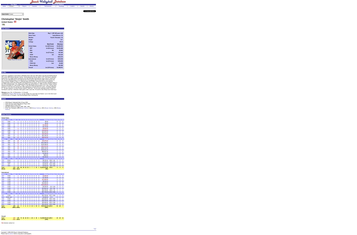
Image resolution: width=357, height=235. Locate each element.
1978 (2, 123)
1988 (2, 142)
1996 (2, 192)
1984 (2, 134)
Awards (82, 6)
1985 (2, 135)
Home (4, 6)
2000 (2, 162)
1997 (2, 195)
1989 (2, 144)
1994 (2, 153)
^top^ (95, 228)
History (92, 6)
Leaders (72, 6)
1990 (2, 146)
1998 (2, 157)
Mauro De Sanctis (17, 59)
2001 (2, 164)
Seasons (34, 6)
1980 (2, 127)
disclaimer (10, 233)
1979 (2, 125)
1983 (2, 132)
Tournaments (47, 6)
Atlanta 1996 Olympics (15, 93)
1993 (2, 151)
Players (24, 6)
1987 (2, 141)
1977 (2, 121)
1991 (2, 148)
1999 (2, 160)
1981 (2, 128)
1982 (2, 130)
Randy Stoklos (24, 108)
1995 (2, 155)
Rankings (61, 6)
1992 (2, 149)
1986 (2, 137)
